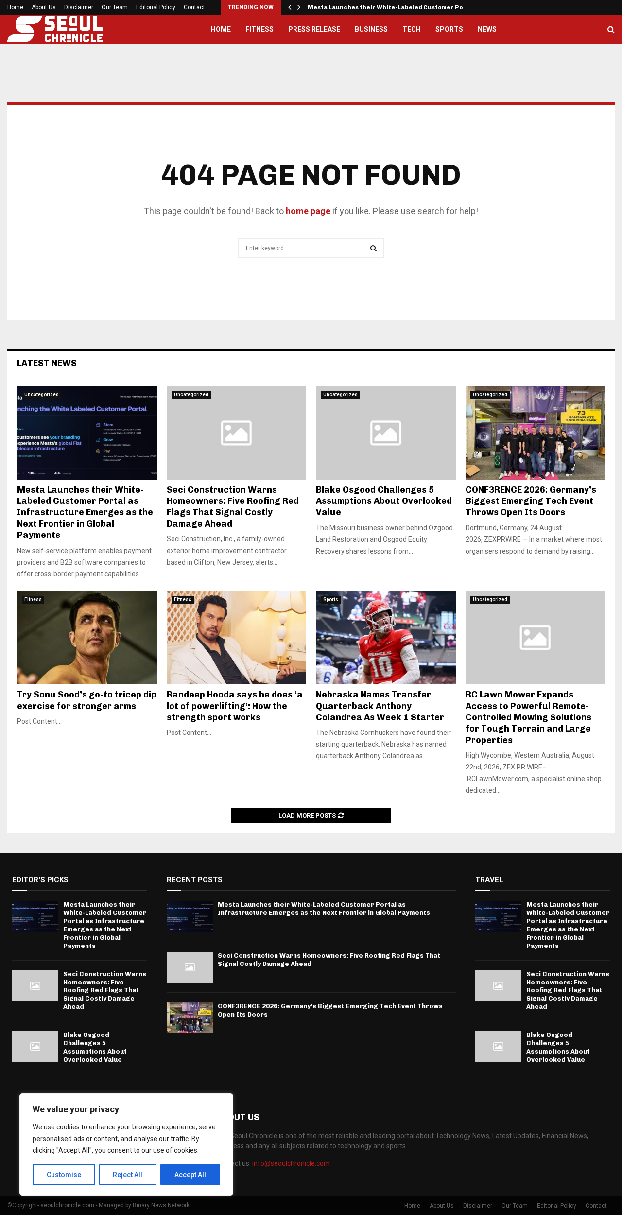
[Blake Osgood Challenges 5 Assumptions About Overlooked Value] (386, 433)
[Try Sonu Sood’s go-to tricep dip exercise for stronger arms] (87, 637)
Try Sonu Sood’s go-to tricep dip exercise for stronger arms (86, 700)
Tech (411, 29)
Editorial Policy (155, 7)
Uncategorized (41, 394)
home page (308, 211)
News (487, 29)
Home (15, 7)
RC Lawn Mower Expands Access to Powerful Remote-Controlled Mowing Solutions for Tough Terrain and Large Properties (528, 717)
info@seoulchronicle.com (291, 1163)
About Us (44, 7)
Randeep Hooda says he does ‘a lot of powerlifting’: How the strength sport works (235, 706)
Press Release (314, 29)
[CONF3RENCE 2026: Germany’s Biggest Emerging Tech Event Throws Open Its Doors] (535, 433)
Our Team (115, 7)
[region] (126, 1144)
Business (371, 29)
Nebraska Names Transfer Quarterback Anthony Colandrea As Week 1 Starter (380, 706)
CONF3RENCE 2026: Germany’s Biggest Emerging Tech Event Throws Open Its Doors (531, 501)
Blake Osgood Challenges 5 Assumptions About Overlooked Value (384, 501)
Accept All (190, 1175)
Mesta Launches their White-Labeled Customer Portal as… (398, 7)
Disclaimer (78, 7)
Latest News (47, 363)
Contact (194, 7)
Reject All (127, 1175)
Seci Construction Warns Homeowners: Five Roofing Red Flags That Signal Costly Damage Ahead (233, 506)
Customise (64, 1175)
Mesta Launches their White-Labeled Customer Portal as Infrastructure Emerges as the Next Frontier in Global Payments (85, 512)
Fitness (259, 29)
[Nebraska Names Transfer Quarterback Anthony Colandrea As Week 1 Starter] (386, 637)
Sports (449, 29)
